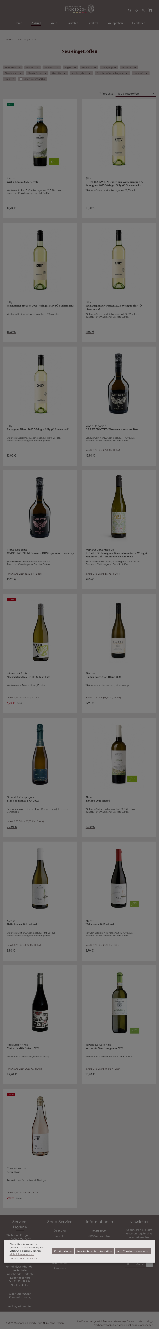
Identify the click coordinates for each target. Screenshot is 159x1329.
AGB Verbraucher (99, 1236)
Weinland (49, 67)
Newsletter (59, 1268)
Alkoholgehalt (79, 73)
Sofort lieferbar (34, 78)
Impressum (99, 1230)
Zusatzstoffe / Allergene (110, 73)
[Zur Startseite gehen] (79, 8)
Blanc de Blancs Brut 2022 (23, 800)
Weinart (30, 67)
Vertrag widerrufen (20, 1306)
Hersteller (10, 67)
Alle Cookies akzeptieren (133, 1251)
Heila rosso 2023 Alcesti (100, 924)
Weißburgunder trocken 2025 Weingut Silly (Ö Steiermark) (114, 307)
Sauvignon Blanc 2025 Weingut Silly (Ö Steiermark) (38, 429)
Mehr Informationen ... (22, 1254)
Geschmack (11, 73)
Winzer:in (127, 67)
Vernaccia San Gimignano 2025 (104, 1048)
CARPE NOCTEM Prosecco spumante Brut (112, 429)
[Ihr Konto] (143, 10)
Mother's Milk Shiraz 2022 (23, 1048)
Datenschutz (17, 1258)
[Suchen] (129, 10)
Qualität (56, 73)
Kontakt (60, 1236)
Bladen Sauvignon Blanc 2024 (103, 676)
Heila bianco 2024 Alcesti (22, 924)
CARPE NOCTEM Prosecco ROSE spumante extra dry (40, 553)
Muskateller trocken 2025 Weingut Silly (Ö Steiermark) (40, 305)
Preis (7, 78)
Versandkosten (135, 1321)
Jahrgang (107, 67)
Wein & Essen (35, 73)
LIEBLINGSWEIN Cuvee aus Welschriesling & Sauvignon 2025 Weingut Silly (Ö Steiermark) (114, 183)
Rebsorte (87, 67)
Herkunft (138, 73)
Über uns (60, 1230)
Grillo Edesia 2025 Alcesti (22, 181)
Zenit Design (57, 1322)
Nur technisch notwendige (94, 1251)
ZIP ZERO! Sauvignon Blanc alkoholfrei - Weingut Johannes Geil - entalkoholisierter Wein (116, 555)
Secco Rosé (13, 1171)
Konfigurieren (63, 1251)
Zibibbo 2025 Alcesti (98, 800)
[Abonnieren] (149, 1264)
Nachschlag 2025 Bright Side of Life (28, 676)
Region (68, 67)
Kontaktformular (19, 1297)
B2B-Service (59, 1262)
